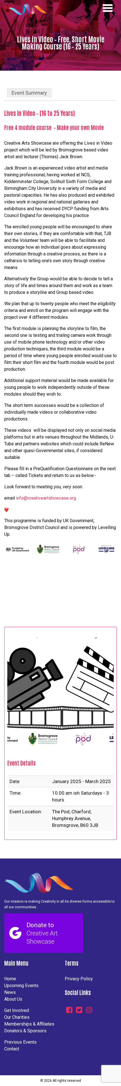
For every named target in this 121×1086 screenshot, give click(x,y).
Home (10, 978)
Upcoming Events (21, 985)
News (10, 992)
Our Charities (17, 1017)
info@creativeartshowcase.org (46, 498)
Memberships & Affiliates (29, 1024)
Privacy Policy (79, 978)
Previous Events (20, 1042)
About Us (13, 999)
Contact (11, 1049)
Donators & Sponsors (25, 1030)
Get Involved (16, 1010)
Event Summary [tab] (29, 93)
